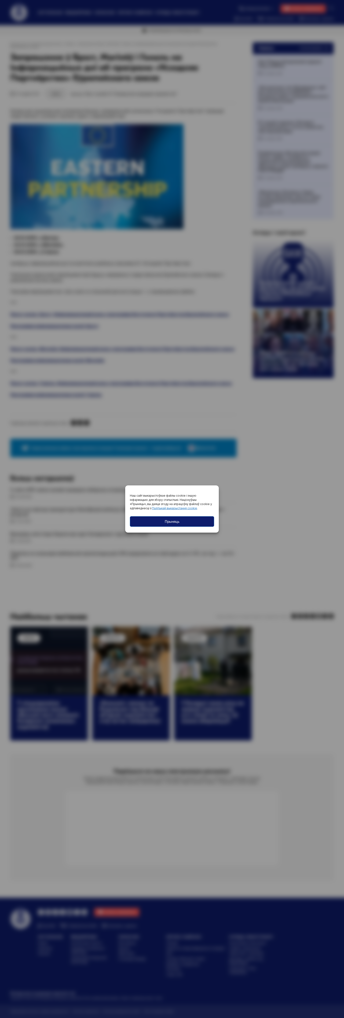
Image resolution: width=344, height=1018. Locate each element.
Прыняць (172, 521)
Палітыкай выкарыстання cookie (174, 508)
